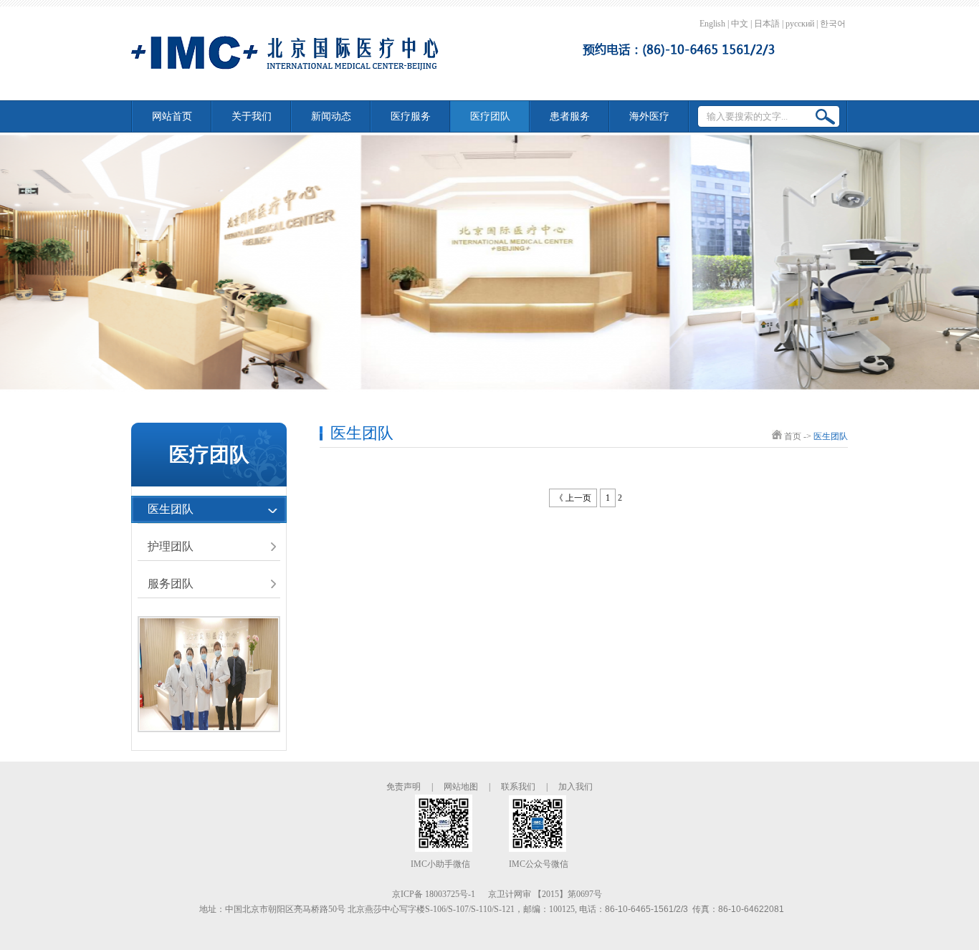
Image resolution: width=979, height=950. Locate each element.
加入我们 (575, 787)
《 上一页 (573, 498)
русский (799, 24)
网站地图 (461, 787)
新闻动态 (331, 116)
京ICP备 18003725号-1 (433, 894)
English (712, 24)
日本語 (767, 24)
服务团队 (171, 583)
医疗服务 (411, 116)
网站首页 (172, 116)
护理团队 (171, 546)
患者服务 (570, 116)
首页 (792, 436)
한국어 (833, 24)
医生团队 (171, 509)
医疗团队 (490, 116)
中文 (739, 24)
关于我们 (251, 116)
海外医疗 (649, 116)
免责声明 (403, 787)
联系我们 (518, 787)
